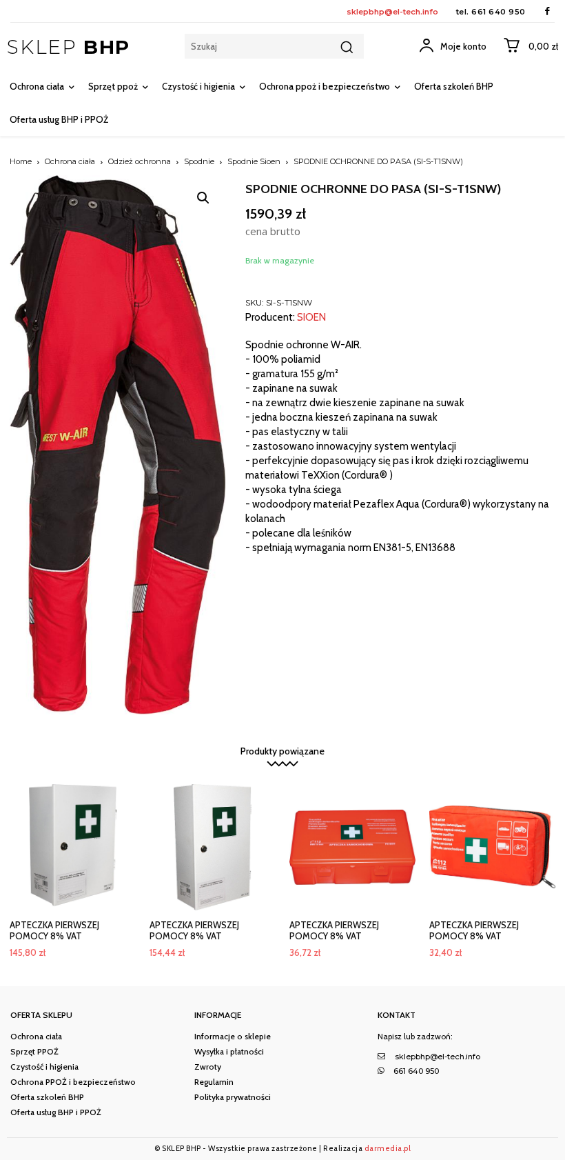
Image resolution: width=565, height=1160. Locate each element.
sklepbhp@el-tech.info (392, 12)
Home (21, 161)
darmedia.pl (387, 1148)
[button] (203, 198)
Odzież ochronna (139, 161)
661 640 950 (498, 12)
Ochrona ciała (70, 161)
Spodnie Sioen (253, 161)
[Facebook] (547, 11)
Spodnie (199, 161)
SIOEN (311, 317)
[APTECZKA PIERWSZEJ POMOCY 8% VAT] (73, 847)
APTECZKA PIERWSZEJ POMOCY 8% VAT (54, 930)
